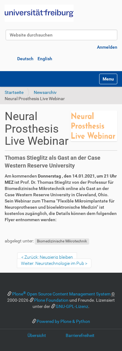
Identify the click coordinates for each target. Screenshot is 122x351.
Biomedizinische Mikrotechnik (62, 241)
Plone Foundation (51, 300)
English (45, 58)
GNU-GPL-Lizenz (72, 306)
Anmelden (107, 47)
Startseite (14, 92)
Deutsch (25, 58)
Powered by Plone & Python (63, 321)
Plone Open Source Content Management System (61, 293)
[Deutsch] (39, 13)
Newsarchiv (45, 92)
